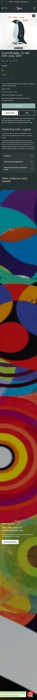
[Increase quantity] (11, 78)
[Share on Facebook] (7, 60)
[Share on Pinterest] (13, 60)
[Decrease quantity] (4, 78)
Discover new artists (10, 542)
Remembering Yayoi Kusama (19, 1)
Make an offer (10, 113)
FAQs (27, 113)
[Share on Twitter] (10, 60)
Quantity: (4, 74)
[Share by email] (16, 60)
